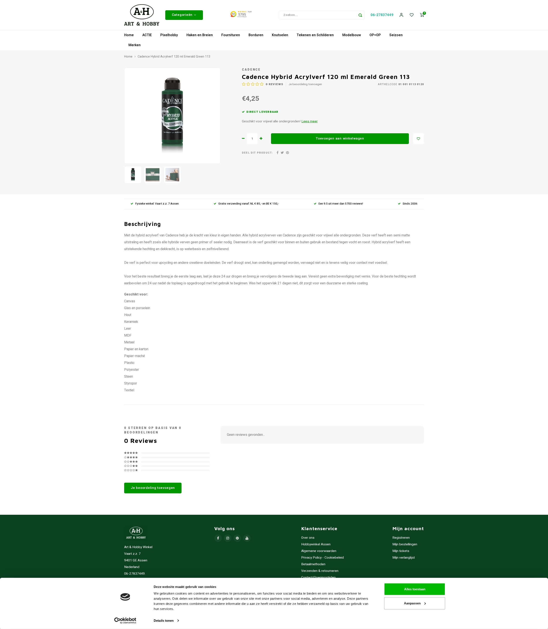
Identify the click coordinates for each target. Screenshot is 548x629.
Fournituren (230, 35)
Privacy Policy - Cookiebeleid (322, 557)
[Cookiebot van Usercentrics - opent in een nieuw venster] (125, 620)
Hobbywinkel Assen (316, 544)
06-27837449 (382, 15)
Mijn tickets (400, 551)
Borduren (256, 35)
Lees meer (309, 121)
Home (129, 35)
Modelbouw (351, 35)
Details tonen (164, 620)
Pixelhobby (169, 35)
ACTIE (147, 35)
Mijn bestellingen (404, 544)
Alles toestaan (414, 589)
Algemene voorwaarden (318, 551)
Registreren (401, 537)
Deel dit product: (257, 153)
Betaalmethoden (313, 564)
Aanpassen (412, 603)
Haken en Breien (199, 35)
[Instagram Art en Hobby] (227, 538)
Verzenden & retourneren (319, 570)
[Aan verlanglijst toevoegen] (418, 138)
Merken (134, 45)
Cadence (251, 69)
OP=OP (375, 35)
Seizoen (396, 35)
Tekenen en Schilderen (315, 35)
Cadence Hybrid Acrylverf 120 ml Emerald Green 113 (174, 57)
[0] (422, 15)
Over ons (307, 537)
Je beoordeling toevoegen (305, 84)
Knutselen (280, 35)
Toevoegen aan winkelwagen (340, 138)
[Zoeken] (360, 15)
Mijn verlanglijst (403, 557)
